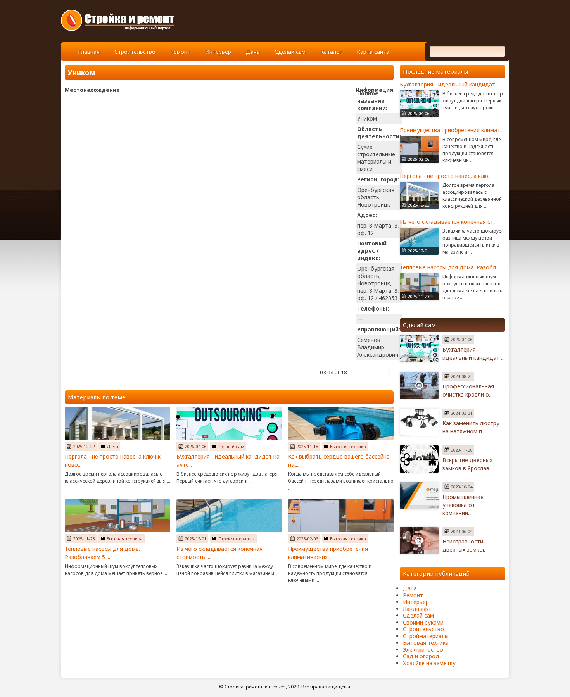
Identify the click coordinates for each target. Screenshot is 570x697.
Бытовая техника (348, 446)
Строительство (134, 51)
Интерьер (218, 51)
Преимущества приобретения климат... (452, 130)
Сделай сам (290, 51)
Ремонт (180, 51)
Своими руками (423, 622)
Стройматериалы (236, 539)
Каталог (331, 51)
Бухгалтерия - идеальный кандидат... (449, 84)
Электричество (423, 649)
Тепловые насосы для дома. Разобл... (449, 267)
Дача (253, 51)
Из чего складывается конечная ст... (448, 221)
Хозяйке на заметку (429, 663)
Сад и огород (421, 656)
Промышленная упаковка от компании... (463, 505)
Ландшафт (417, 608)
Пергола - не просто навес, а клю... (446, 175)
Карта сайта (373, 51)
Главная (89, 51)
